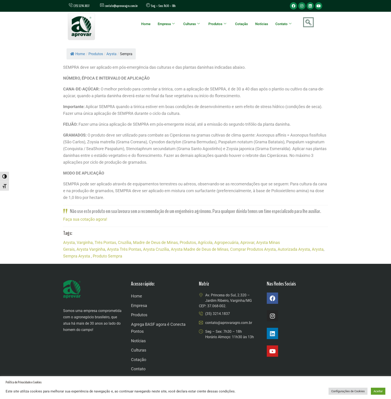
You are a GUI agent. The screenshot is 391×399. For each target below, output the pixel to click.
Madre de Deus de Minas (155, 242)
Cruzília (124, 242)
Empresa (164, 24)
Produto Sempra (107, 256)
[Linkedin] (310, 5)
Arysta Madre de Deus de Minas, (200, 249)
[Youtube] (318, 5)
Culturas (189, 24)
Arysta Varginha (90, 249)
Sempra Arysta (76, 256)
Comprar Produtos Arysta (253, 249)
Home (145, 24)
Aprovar (247, 242)
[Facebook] (293, 5)
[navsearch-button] (308, 22)
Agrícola (205, 242)
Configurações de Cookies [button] (348, 391)
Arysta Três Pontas (124, 249)
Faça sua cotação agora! (85, 219)
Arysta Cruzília (156, 249)
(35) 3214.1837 (217, 314)
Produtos (215, 24)
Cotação (241, 24)
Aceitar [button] (378, 391)
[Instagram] (301, 5)
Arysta (69, 242)
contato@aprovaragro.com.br (121, 5)
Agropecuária (226, 242)
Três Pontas (105, 242)
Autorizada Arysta (294, 249)
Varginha (85, 242)
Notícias (261, 24)
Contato (281, 24)
